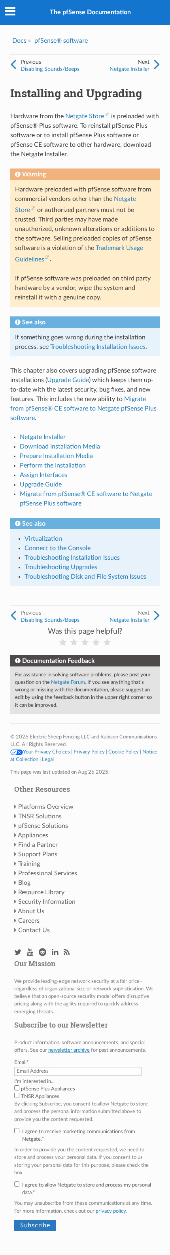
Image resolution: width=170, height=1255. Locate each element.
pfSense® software (61, 41)
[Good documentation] (96, 642)
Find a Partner (38, 845)
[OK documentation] (85, 642)
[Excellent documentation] (107, 642)
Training (29, 864)
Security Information (47, 902)
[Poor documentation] (73, 642)
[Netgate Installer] (157, 65)
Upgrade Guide (41, 484)
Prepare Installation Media (56, 456)
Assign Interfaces (43, 475)
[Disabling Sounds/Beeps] (13, 65)
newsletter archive (69, 1050)
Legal (48, 759)
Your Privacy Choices (46, 752)
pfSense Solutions (43, 826)
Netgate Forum (68, 682)
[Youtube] (30, 952)
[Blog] (67, 952)
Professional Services (47, 873)
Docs (19, 41)
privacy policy (111, 1211)
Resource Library (41, 892)
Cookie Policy (123, 752)
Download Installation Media (60, 446)
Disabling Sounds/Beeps (50, 69)
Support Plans (37, 854)
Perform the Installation (53, 465)
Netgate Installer (129, 69)
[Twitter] (17, 952)
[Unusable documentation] (62, 642)
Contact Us (34, 930)
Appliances (33, 835)
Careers (29, 921)
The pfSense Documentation (90, 12)
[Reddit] (42, 952)
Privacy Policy (89, 752)
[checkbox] (85, 1092)
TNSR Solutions (40, 816)
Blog (24, 883)
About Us (31, 911)
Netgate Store (84, 116)
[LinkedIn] (55, 952)
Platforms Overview (46, 807)
